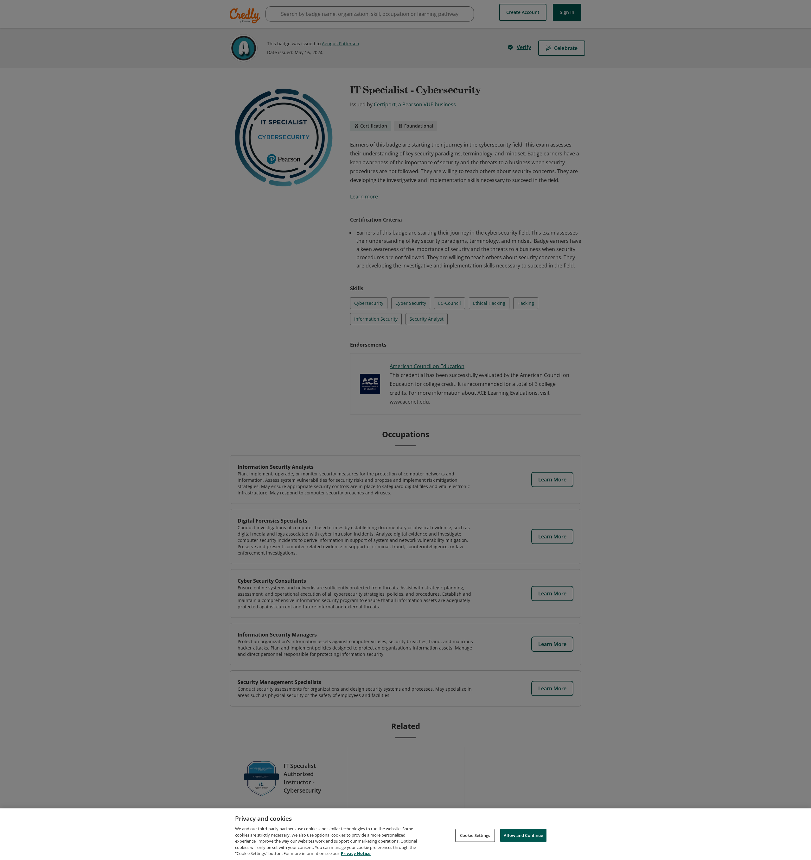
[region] (405, 834)
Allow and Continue (523, 835)
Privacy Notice (356, 853)
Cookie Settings (475, 835)
